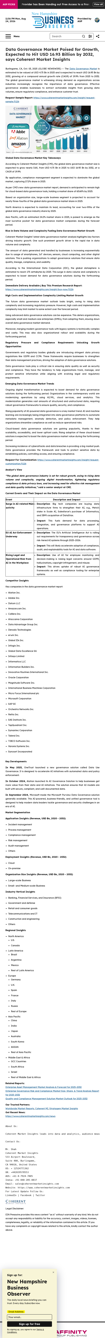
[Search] (83, 36)
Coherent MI (41, 1108)
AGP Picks (9, 4)
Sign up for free (29, 1324)
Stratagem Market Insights (63, 1108)
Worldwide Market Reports (19, 1108)
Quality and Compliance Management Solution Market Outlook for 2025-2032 (46, 1098)
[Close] (53, 1272)
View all (98, 4)
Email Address (16, 1311)
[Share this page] (98, 36)
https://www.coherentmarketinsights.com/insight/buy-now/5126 (39, 289)
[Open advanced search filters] (90, 36)
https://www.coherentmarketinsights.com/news (30, 1116)
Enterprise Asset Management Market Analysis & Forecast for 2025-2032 (43, 1087)
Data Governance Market (83, 68)
